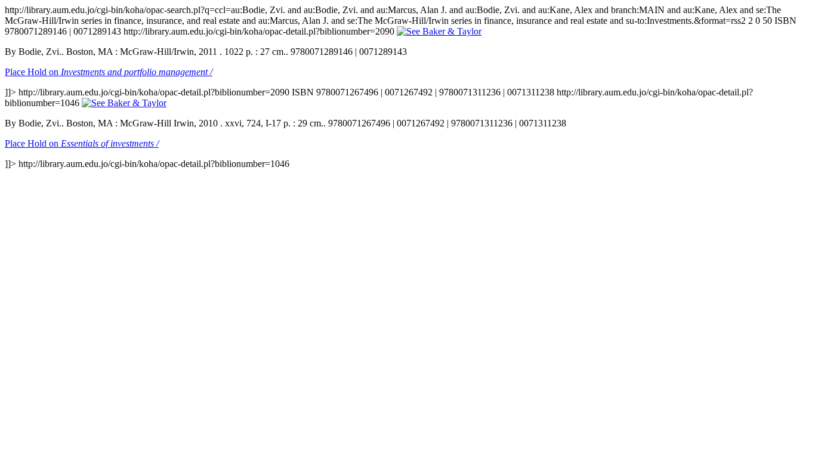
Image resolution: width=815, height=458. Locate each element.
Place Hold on (108, 72)
